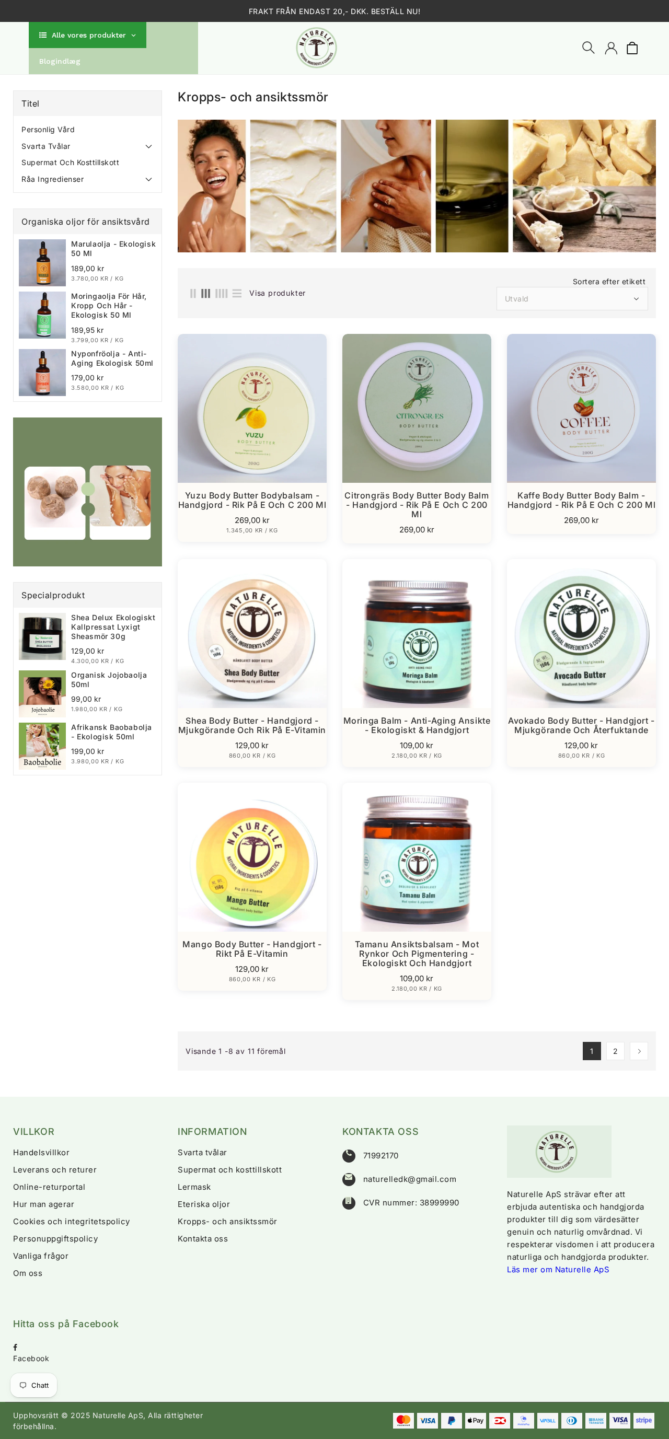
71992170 (381, 1156)
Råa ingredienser (52, 179)
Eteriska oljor (204, 1204)
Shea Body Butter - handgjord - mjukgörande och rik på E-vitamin (252, 725)
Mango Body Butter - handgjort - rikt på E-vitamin (252, 948)
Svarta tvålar (46, 146)
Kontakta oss (203, 1239)
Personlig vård (48, 129)
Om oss (27, 1273)
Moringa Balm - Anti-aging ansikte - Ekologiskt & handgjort (417, 725)
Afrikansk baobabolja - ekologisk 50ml (111, 732)
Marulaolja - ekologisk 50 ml (113, 248)
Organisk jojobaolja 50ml (109, 679)
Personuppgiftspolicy (55, 1239)
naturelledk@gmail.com (410, 1179)
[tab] (87, 129)
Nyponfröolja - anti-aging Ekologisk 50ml (112, 358)
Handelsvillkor (41, 1152)
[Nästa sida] (639, 1051)
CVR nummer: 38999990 (411, 1203)
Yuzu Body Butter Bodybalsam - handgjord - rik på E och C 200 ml (252, 500)
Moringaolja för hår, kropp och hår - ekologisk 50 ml (109, 305)
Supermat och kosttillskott (70, 162)
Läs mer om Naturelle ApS (558, 1269)
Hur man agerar (43, 1204)
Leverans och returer (55, 1170)
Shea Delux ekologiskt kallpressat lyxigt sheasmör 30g (113, 627)
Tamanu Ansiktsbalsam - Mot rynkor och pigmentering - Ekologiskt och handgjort (417, 953)
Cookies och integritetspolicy (71, 1221)
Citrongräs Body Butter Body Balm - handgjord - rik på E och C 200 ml (416, 505)
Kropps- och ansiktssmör (228, 1221)
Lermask (194, 1187)
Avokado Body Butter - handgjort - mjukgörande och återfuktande (581, 725)
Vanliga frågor (40, 1256)
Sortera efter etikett (609, 281)
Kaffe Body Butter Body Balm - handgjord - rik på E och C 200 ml (581, 500)
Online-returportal (49, 1187)
